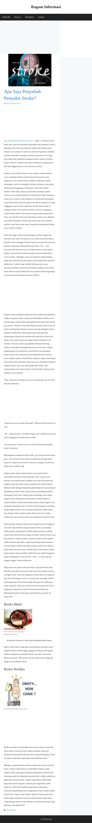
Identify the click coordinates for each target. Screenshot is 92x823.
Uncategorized (10, 810)
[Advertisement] (30, 37)
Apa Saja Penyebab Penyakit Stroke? (18, 141)
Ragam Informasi (46, 7)
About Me (6, 17)
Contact (41, 17)
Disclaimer (29, 17)
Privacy (18, 17)
